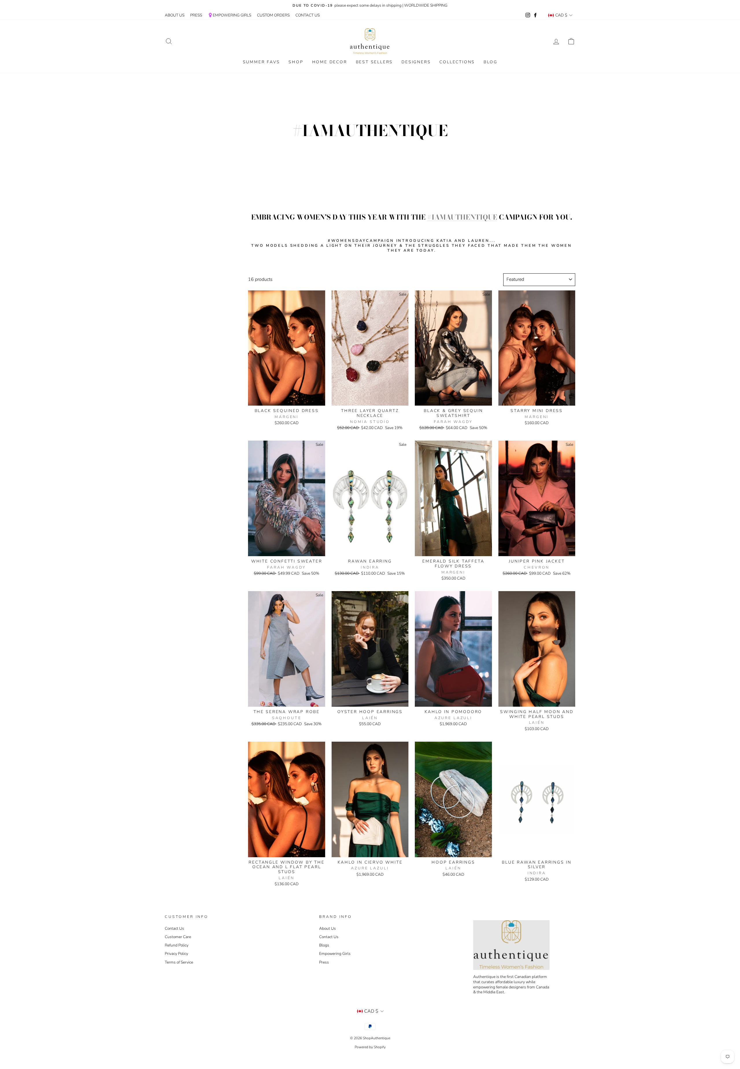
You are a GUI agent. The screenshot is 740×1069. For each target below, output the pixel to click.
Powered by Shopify (370, 1047)
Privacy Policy (176, 953)
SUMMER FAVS (261, 62)
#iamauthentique (462, 217)
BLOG (490, 62)
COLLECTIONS (457, 62)
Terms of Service (179, 962)
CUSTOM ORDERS (273, 15)
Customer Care (178, 937)
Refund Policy (176, 945)
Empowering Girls (335, 953)
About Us (327, 928)
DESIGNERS (416, 62)
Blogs (324, 945)
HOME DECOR (329, 62)
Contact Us (174, 928)
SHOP (295, 62)
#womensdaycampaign (361, 240)
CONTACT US (307, 15)
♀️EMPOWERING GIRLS (229, 15)
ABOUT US (174, 15)
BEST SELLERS (374, 62)
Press (324, 962)
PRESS (196, 15)
